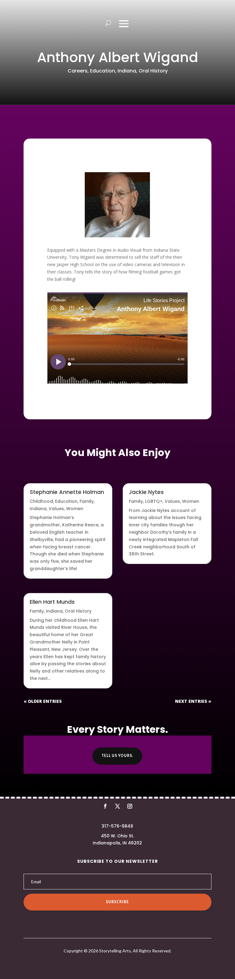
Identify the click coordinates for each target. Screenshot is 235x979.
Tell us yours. (117, 756)
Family (87, 501)
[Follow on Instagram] (130, 806)
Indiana (127, 70)
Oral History (153, 70)
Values (56, 509)
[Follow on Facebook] (105, 806)
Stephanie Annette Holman (67, 492)
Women (74, 509)
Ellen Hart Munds (52, 602)
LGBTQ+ (153, 501)
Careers (78, 70)
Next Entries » (193, 701)
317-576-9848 (117, 826)
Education (102, 70)
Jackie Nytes (146, 492)
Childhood (41, 501)
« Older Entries (43, 701)
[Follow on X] (117, 806)
